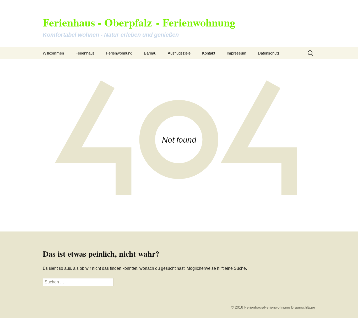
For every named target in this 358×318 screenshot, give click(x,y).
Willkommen (53, 53)
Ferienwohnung (119, 53)
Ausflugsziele (179, 53)
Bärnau (150, 53)
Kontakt (208, 53)
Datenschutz (269, 53)
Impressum (236, 53)
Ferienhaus (85, 53)
